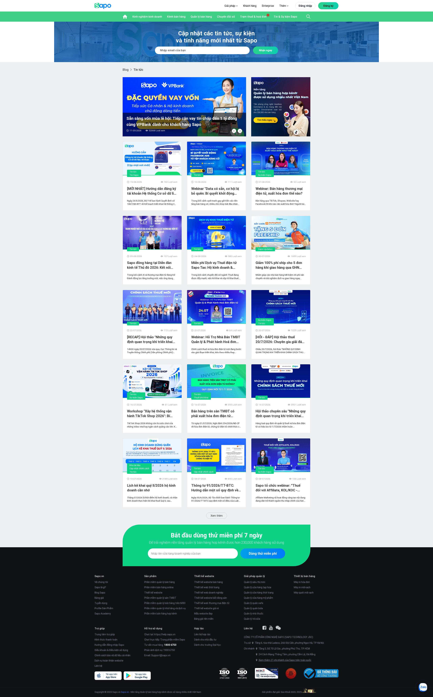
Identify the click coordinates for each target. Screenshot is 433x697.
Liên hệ (98, 665)
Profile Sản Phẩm (104, 608)
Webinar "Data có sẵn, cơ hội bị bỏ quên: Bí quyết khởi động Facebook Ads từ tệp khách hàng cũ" (215, 191)
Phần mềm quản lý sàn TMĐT (160, 597)
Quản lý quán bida (253, 608)
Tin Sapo (134, 175)
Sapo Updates (265, 249)
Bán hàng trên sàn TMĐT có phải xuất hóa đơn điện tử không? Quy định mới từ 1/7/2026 (212, 413)
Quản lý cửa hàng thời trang (259, 592)
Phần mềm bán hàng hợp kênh (160, 613)
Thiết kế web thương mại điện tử (211, 603)
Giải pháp (230, 5)
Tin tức (133, 171)
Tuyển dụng (101, 603)
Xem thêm (217, 515)
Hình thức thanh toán (106, 639)
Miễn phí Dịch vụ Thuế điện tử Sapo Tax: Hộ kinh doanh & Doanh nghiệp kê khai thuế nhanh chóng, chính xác (214, 265)
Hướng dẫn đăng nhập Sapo (109, 644)
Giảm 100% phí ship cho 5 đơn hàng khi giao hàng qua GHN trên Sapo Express (279, 265)
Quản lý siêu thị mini (254, 582)
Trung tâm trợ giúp (105, 634)
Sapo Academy (103, 613)
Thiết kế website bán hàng (208, 582)
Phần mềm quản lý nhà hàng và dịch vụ (165, 608)
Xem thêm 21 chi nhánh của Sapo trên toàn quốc (285, 660)
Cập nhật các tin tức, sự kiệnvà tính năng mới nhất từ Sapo (216, 37)
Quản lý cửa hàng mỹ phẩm (258, 597)
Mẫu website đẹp (203, 613)
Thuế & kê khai (201, 397)
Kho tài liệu (135, 465)
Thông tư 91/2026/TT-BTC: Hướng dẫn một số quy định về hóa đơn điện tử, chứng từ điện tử (214, 488)
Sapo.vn (125, 692)
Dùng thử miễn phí (263, 553)
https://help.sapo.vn (164, 634)
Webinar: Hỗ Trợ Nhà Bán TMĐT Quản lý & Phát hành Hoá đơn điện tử (215, 339)
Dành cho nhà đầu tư (205, 639)
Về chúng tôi (101, 582)
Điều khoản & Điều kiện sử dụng (111, 650)
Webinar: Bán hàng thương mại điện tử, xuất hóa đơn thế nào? (279, 190)
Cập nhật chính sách (139, 468)
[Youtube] (271, 628)
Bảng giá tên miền (203, 618)
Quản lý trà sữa (252, 618)
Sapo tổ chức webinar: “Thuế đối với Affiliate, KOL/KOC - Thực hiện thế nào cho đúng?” (279, 488)
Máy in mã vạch (302, 587)
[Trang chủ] (125, 17)
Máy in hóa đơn (302, 582)
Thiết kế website (153, 592)
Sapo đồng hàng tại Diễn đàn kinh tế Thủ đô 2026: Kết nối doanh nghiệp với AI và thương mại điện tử (150, 265)
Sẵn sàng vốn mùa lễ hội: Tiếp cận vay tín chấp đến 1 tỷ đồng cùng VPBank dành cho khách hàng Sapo (182, 121)
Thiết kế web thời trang (206, 587)
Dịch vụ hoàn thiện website (109, 660)
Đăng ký (328, 5)
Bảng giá (99, 597)
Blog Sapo (100, 592)
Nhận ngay (265, 50)
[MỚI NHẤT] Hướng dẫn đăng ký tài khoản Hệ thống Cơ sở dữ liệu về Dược (152, 191)
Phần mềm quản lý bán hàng (159, 582)
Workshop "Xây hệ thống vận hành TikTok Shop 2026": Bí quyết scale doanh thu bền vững (151, 413)
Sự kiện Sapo (264, 175)
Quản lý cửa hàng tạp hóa (257, 587)
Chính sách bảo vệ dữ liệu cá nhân (112, 655)
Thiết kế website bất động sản (210, 597)
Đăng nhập (305, 5)
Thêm (283, 5)
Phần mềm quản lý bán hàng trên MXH (164, 603)
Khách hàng (249, 5)
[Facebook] (264, 628)
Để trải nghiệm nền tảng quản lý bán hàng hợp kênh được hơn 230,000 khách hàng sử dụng (216, 542)
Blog (126, 70)
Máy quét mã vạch (304, 592)
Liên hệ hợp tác (202, 634)
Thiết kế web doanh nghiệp (208, 592)
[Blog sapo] (278, 628)
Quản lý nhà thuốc (253, 613)
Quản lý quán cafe (253, 603)
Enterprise (268, 5)
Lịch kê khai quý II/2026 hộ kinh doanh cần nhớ (151, 487)
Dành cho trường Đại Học (207, 644)
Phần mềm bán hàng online (159, 587)
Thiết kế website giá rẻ (206, 608)
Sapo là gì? (100, 587)
